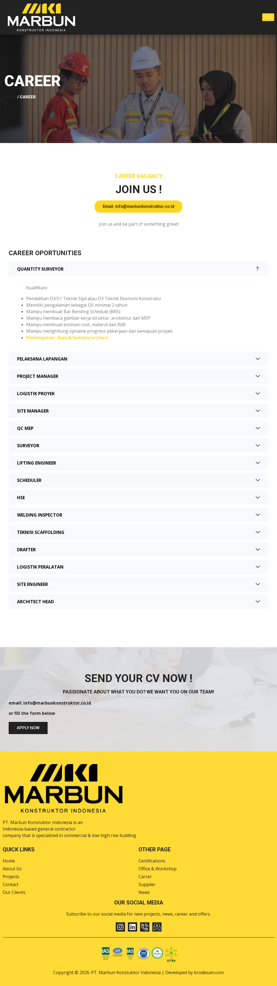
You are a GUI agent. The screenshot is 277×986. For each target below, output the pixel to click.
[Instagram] (120, 927)
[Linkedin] (132, 927)
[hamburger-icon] (268, 17)
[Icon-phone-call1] (144, 927)
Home (10, 97)
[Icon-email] (156, 927)
